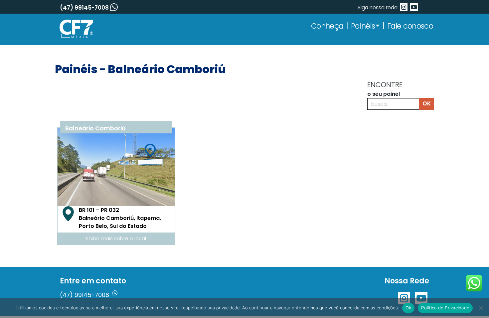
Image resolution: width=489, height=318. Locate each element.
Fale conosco (410, 26)
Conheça (327, 26)
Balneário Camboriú (95, 128)
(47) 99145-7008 (85, 8)
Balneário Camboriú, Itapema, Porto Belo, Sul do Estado (120, 218)
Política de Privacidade (445, 307)
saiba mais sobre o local (116, 238)
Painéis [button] (363, 26)
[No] (480, 308)
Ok (408, 307)
